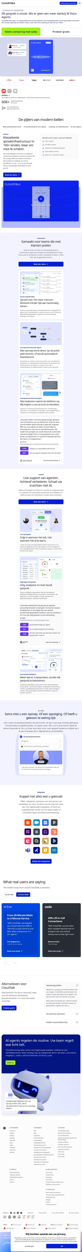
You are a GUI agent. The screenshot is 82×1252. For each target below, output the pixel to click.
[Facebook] (11, 1213)
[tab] (4, 91)
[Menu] (79, 3)
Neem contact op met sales (68, 3)
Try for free (9, 894)
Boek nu (10, 1063)
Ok (62, 1246)
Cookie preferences (9, 1238)
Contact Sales (23, 894)
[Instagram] (14, 1213)
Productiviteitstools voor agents (35, 127)
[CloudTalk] (8, 3)
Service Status (75, 1213)
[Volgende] (15, 963)
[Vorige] (6, 963)
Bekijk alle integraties (41, 861)
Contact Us (30, 1213)
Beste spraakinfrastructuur (12, 127)
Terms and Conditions (58, 1213)
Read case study (13, 951)
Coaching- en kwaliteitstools (58, 127)
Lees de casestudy (52, 642)
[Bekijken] (28, 822)
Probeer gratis (61, 31)
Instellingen (29, 1246)
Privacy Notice (43, 1213)
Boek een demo (11, 175)
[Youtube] (21, 1213)
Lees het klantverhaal (50, 460)
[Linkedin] (18, 1213)
